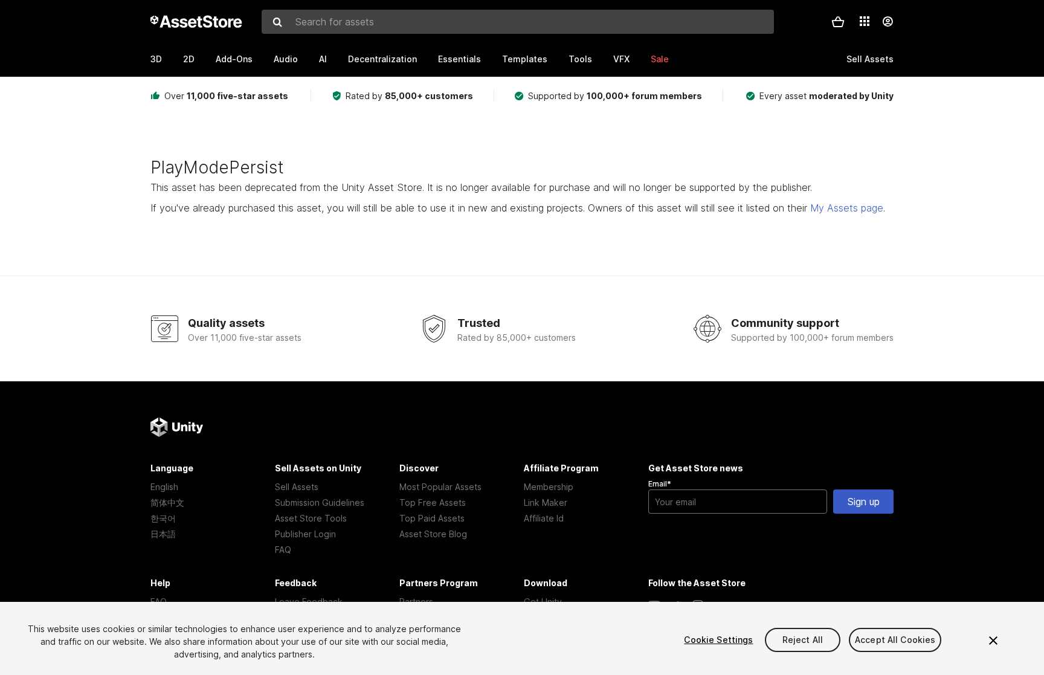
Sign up (864, 502)
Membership (548, 487)
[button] (838, 22)
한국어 (163, 518)
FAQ (283, 549)
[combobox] (518, 22)
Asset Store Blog (433, 534)
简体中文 (167, 502)
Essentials (459, 59)
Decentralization (382, 59)
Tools (580, 59)
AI (323, 59)
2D (189, 59)
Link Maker (545, 502)
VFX (621, 59)
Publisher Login (305, 534)
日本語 (163, 534)
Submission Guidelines (319, 502)
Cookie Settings (718, 640)
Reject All (802, 640)
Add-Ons (234, 59)
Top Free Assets (432, 502)
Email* (659, 483)
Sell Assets (296, 487)
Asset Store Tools (311, 518)
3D (156, 59)
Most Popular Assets (440, 487)
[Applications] (864, 21)
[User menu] (887, 22)
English (164, 487)
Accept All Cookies (895, 640)
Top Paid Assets (432, 518)
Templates (524, 59)
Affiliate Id (544, 518)
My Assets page (846, 208)
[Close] (993, 640)
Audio (286, 59)
